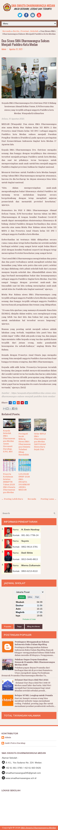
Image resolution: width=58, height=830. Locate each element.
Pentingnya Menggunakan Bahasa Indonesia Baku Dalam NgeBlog (32, 643)
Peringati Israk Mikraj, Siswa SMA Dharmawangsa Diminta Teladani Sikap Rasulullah (24, 444)
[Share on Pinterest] (22, 402)
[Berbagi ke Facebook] (13, 408)
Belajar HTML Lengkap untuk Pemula (34, 695)
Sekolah (34, 31)
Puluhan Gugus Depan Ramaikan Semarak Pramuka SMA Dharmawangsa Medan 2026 (35, 662)
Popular (7, 626)
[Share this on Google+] (18, 402)
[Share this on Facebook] (10, 402)
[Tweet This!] (14, 402)
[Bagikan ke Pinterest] (16, 408)
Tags (19, 626)
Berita (16, 31)
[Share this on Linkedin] (26, 402)
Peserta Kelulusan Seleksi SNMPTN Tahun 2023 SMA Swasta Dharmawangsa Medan (9, 483)
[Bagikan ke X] (10, 408)
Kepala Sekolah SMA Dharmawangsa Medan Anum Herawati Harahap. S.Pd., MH (9, 441)
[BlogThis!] (7, 408)
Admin (8, 737)
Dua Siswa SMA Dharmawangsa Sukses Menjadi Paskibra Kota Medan (25, 42)
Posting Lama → (48, 499)
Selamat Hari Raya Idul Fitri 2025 (31, 680)
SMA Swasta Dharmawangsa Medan (38, 828)
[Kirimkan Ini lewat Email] (4, 408)
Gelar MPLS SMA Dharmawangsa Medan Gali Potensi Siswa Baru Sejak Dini (40, 441)
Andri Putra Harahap (15, 743)
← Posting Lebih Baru (12, 499)
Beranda (6, 31)
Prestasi (25, 31)
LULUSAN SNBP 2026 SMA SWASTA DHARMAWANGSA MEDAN (24, 482)
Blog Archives (33, 626)
